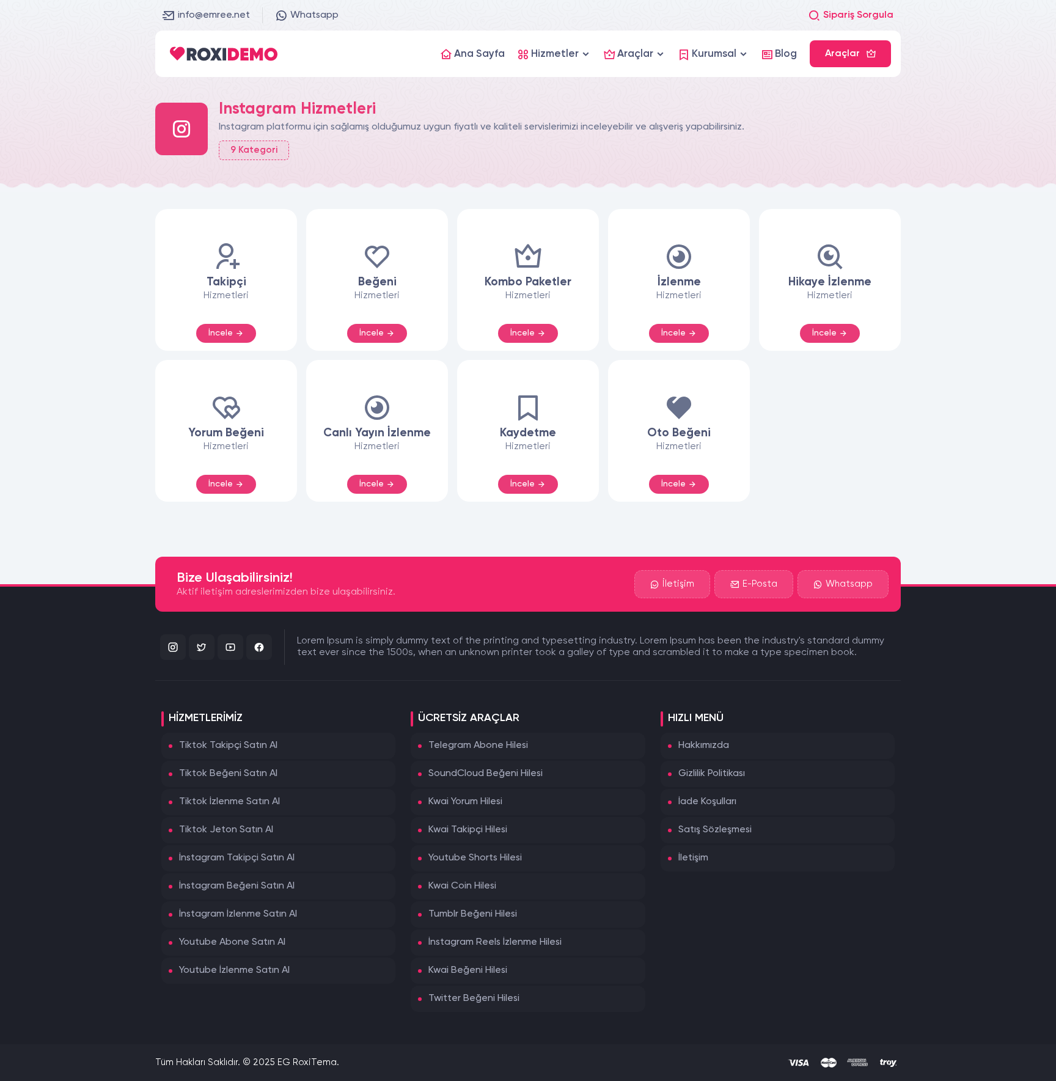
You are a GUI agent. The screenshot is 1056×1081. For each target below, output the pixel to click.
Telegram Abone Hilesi (478, 745)
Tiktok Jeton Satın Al (226, 830)
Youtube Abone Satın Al (232, 942)
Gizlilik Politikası (711, 774)
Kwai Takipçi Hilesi (467, 830)
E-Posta (760, 583)
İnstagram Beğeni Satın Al (237, 886)
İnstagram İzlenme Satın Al (238, 914)
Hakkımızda (703, 745)
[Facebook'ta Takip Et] (259, 647)
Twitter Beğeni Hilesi (473, 998)
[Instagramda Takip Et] (173, 647)
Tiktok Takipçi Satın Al (228, 745)
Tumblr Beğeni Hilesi (472, 914)
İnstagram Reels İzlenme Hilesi (495, 942)
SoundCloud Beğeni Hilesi (485, 774)
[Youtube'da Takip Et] (230, 647)
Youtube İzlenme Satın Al (234, 970)
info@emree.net (214, 15)
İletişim (678, 583)
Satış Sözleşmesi (715, 830)
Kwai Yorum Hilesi (465, 802)
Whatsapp (314, 15)
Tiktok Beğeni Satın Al (228, 774)
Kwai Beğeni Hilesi (467, 970)
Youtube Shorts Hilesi (475, 858)
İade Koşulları (707, 802)
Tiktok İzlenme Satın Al (229, 802)
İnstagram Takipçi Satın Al (237, 858)
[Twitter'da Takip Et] (202, 647)
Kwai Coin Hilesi (462, 886)
